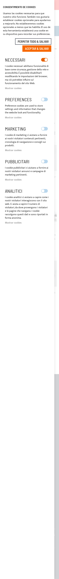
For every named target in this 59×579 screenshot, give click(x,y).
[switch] (44, 60)
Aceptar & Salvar (37, 48)
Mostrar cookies (13, 88)
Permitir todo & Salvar (33, 41)
